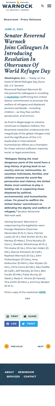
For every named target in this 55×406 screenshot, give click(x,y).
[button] (42, 6)
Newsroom (11, 19)
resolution (12, 97)
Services (13, 376)
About (9, 372)
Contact (30, 376)
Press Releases (31, 19)
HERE (42, 292)
